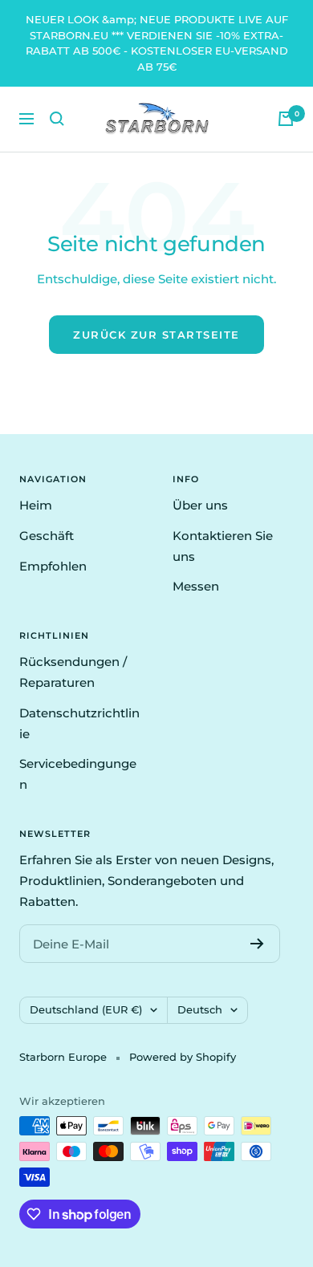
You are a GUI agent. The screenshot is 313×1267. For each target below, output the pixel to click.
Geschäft (46, 535)
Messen (196, 586)
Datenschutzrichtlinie (79, 723)
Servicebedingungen (77, 774)
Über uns (200, 505)
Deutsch (199, 1009)
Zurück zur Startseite (156, 334)
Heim (35, 505)
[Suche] (57, 119)
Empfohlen (53, 566)
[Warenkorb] (286, 119)
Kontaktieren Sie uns (223, 546)
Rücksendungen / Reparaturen (73, 672)
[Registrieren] (257, 943)
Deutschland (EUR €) (86, 1009)
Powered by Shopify (182, 1056)
